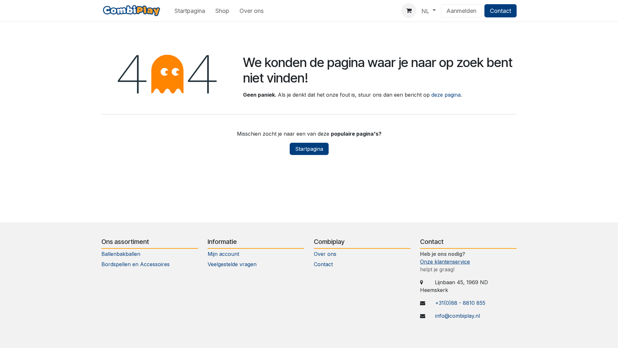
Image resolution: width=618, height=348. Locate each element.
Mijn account (223, 254)
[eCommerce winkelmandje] (408, 10)
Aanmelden (461, 10)
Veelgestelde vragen (232, 264)
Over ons (325, 254)
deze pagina (446, 95)
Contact (500, 10)
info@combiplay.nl (457, 316)
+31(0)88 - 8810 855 (460, 303)
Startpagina (309, 149)
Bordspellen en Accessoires (135, 264)
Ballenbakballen (120, 254)
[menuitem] (189, 11)
